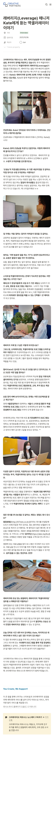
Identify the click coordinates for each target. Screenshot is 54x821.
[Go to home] (12, 4)
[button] (46, 4)
